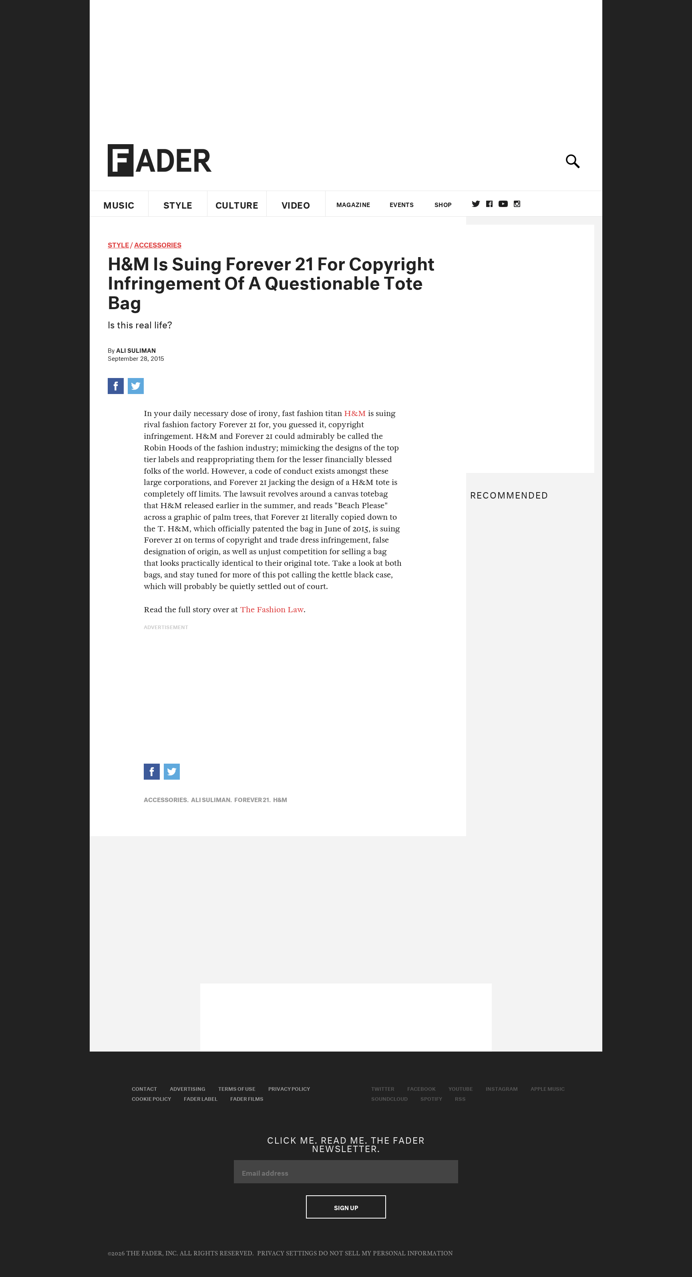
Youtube (461, 1088)
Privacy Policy (289, 1088)
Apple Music (548, 1088)
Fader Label (200, 1098)
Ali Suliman (136, 349)
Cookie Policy (151, 1098)
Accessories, (166, 799)
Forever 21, (252, 799)
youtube (503, 204)
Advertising (187, 1088)
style (118, 243)
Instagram (502, 1088)
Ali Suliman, (211, 799)
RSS (460, 1098)
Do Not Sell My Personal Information (385, 1253)
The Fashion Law (272, 609)
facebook (489, 204)
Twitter (476, 204)
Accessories (157, 243)
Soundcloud (389, 1098)
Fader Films (247, 1098)
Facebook (421, 1088)
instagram (517, 204)
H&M (355, 413)
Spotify (431, 1098)
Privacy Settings (287, 1253)
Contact (144, 1088)
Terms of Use (236, 1088)
